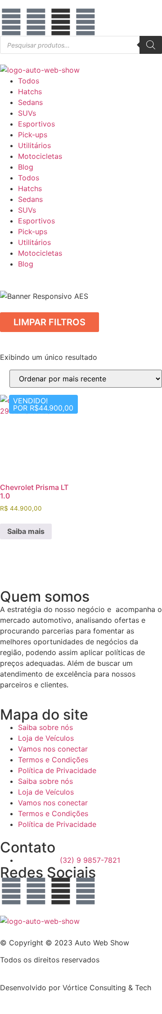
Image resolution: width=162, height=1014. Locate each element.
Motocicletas (40, 156)
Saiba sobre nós (45, 727)
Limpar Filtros (50, 322)
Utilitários (34, 145)
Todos (28, 80)
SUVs (27, 113)
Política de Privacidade (57, 770)
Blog (25, 166)
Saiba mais (26, 531)
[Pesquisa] (151, 45)
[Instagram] (36, 22)
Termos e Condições (53, 759)
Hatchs (30, 91)
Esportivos (36, 123)
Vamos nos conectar (53, 748)
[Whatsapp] (85, 22)
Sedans (30, 102)
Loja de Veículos (46, 738)
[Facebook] (11, 22)
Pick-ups (32, 134)
